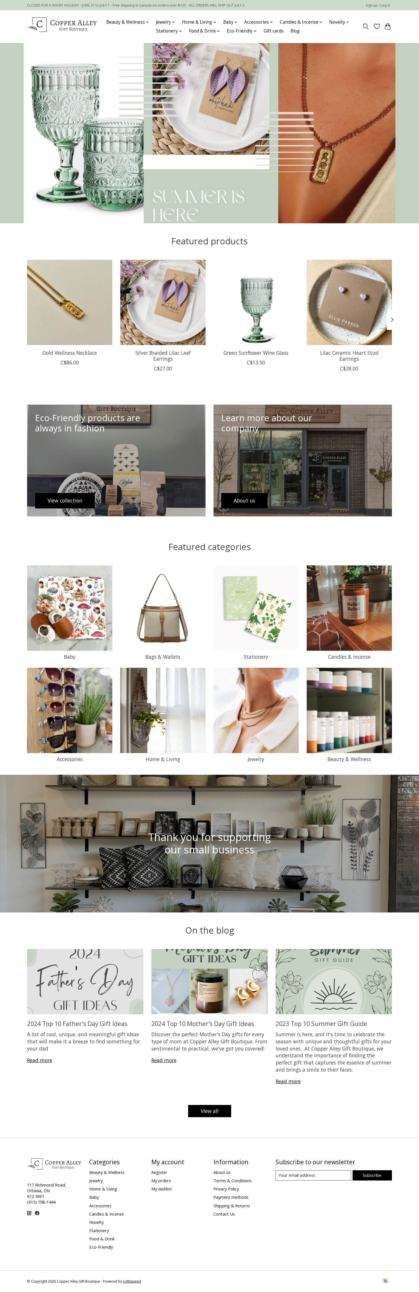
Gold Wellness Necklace (69, 352)
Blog (295, 31)
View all (210, 1111)
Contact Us (224, 1214)
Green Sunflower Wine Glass (255, 352)
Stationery (256, 656)
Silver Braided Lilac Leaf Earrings (163, 355)
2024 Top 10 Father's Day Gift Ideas (77, 1023)
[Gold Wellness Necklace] (69, 302)
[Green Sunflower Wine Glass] (256, 302)
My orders (161, 1180)
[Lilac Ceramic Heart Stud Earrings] (349, 302)
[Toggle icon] (366, 26)
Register (159, 1172)
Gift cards (274, 31)
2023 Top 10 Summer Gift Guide (321, 1023)
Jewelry (256, 759)
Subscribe (372, 1175)
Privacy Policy (226, 1189)
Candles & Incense (349, 656)
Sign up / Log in (378, 5)
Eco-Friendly (101, 1247)
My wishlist (161, 1189)
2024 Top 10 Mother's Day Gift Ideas (202, 1023)
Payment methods (231, 1197)
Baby (70, 656)
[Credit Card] (385, 1281)
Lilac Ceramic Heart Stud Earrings (349, 355)
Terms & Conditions (232, 1180)
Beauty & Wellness (349, 759)
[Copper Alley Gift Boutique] (62, 26)
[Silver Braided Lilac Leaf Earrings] (163, 302)
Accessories (70, 759)
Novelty (96, 1222)
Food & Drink (102, 1239)
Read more (39, 1060)
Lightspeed (132, 1281)
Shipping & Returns (231, 1205)
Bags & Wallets (162, 656)
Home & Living (163, 759)
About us (222, 1172)
